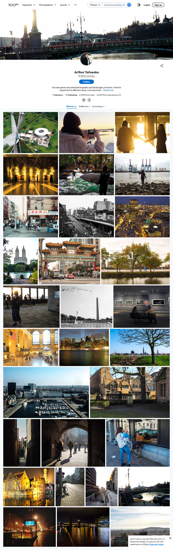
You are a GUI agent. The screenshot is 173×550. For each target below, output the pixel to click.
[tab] (71, 106)
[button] (129, 5)
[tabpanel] (86, 329)
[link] (30, 132)
